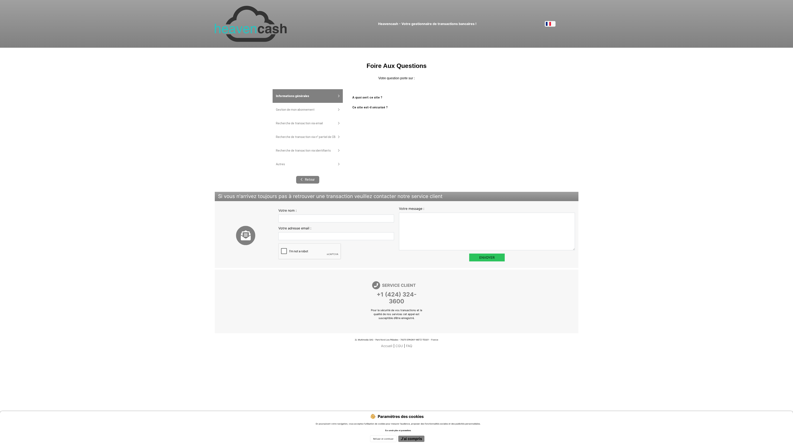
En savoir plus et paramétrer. (398, 430)
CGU (399, 346)
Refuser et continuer (383, 439)
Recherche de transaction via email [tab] (299, 123)
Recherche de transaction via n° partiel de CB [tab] (306, 137)
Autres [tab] (280, 164)
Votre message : (411, 208)
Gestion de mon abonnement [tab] (295, 109)
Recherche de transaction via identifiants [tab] (303, 150)
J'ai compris (411, 439)
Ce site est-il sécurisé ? (370, 107)
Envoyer (487, 257)
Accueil (386, 346)
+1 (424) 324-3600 (397, 298)
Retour (309, 179)
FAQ (409, 346)
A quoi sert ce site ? (367, 97)
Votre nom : (287, 210)
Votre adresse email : (294, 228)
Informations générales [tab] (292, 96)
